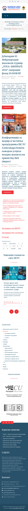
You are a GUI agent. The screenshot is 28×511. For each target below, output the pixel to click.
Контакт (5, 369)
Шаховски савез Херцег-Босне (12, 442)
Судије (5, 344)
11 (17, 246)
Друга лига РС (9, 350)
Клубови (5, 342)
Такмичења (6, 346)
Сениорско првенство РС (12, 356)
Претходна (12, 243)
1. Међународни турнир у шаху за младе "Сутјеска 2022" (12, 212)
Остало (21, 76)
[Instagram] (12, 1)
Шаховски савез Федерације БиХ (12, 440)
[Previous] (11, 311)
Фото (4, 364)
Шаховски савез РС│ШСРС (10, 329)
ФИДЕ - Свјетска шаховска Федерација (14, 434)
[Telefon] (15, 1)
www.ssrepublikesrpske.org (16, 508)
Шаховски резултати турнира (11, 447)
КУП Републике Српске (11, 352)
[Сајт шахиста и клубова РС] (14, 8)
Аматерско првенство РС (12, 359)
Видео (5, 366)
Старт (4, 243)
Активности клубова (12, 233)
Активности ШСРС (11, 228)
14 (7, 248)
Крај (19, 248)
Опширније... (8, 107)
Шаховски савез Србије (10, 445)
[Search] (5, 15)
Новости (5, 331)
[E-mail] (18, 1)
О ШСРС (5, 340)
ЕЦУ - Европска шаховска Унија (12, 436)
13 (3, 248)
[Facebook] (9, 1)
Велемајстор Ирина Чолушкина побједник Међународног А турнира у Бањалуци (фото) (14, 220)
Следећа (13, 248)
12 (21, 246)
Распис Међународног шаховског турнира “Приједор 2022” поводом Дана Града (13, 207)
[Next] (16, 311)
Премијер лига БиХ (10, 354)
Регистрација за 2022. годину (11, 216)
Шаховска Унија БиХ (9, 438)
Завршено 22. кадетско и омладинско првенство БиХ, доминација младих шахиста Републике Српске (14, 201)
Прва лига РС (8, 348)
